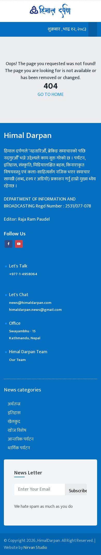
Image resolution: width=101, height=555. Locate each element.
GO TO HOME (51, 94)
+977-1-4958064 (23, 274)
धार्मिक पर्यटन (19, 448)
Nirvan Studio (35, 547)
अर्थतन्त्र (14, 404)
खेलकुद (14, 421)
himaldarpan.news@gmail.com (35, 309)
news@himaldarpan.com (30, 302)
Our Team (17, 360)
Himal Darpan (28, 136)
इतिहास (14, 413)
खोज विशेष (17, 430)
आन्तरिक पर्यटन (21, 439)
